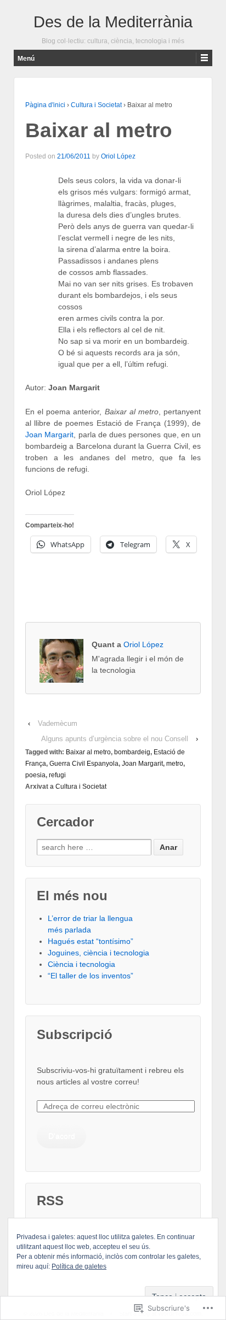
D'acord (61, 1135)
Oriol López (118, 156)
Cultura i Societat (96, 105)
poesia (35, 775)
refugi (57, 775)
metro (174, 763)
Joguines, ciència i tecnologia (98, 952)
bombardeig (132, 752)
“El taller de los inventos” (90, 975)
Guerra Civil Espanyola (83, 763)
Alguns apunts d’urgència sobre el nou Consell (114, 739)
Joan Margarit (49, 434)
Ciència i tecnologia (81, 964)
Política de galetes (79, 1266)
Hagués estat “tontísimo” (90, 941)
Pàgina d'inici (45, 105)
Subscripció (74, 1034)
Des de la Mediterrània (113, 22)
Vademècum (57, 723)
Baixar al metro (88, 752)
